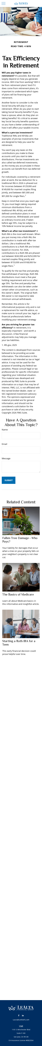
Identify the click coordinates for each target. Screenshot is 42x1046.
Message (6, 458)
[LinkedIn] (22, 1015)
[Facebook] (18, 1015)
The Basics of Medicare (18, 594)
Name (5, 429)
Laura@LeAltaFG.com (21, 1020)
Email (4, 444)
